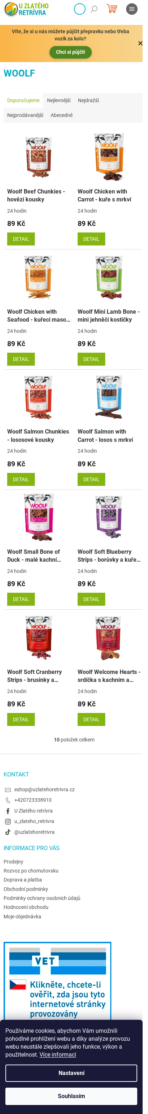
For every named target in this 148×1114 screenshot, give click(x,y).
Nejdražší (88, 100)
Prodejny (13, 862)
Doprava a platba (23, 880)
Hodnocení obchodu (26, 907)
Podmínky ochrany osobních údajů (42, 898)
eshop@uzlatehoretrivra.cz (44, 789)
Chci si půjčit (70, 52)
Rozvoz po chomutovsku (31, 871)
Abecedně (62, 115)
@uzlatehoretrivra (34, 832)
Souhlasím (71, 1096)
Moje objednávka (22, 916)
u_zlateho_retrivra (34, 821)
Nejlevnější (58, 100)
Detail (21, 239)
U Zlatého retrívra (33, 811)
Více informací (58, 1054)
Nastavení (71, 1073)
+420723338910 (33, 800)
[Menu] (132, 9)
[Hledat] (94, 9)
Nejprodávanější (25, 115)
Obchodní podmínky (26, 889)
